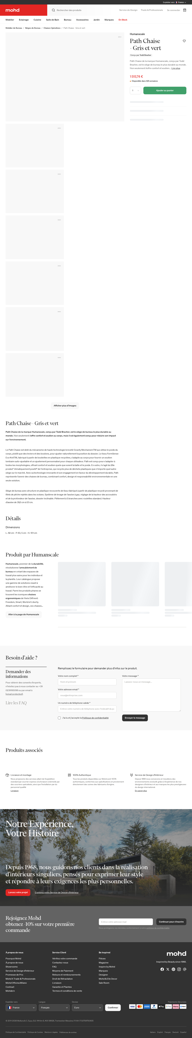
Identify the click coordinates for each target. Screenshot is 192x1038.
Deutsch (175, 1032)
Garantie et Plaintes (62, 987)
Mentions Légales (51, 1032)
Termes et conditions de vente (67, 991)
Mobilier (10, 19)
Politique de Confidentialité (16, 1032)
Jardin (96, 19)
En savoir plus (141, 790)
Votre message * (130, 675)
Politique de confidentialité (95, 717)
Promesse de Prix (14, 974)
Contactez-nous (60, 962)
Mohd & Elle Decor (108, 978)
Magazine (104, 962)
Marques (109, 19)
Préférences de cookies (68, 1032)
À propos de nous (14, 962)
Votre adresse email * (68, 689)
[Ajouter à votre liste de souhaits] (184, 41)
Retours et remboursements (66, 974)
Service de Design (128, 10)
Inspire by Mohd (107, 966)
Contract (10, 987)
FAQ (54, 966)
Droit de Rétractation (62, 978)
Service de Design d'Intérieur (20, 970)
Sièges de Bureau (32, 28)
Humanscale (137, 34)
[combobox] (8, 1007)
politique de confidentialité (157, 928)
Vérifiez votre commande (64, 958)
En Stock (123, 19)
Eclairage (24, 19)
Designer (103, 974)
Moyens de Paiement (62, 970)
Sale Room (104, 983)
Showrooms (12, 966)
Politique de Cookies (35, 1032)
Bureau (67, 19)
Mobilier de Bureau (14, 28)
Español (183, 1032)
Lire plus (175, 68)
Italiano (153, 1032)
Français (168, 1032)
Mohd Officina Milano (16, 983)
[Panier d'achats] (184, 10)
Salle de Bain (52, 19)
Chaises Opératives (52, 28)
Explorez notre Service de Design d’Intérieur (57, 892)
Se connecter (173, 10)
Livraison (15, 790)
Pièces (102, 958)
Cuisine (37, 19)
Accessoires (82, 19)
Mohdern (10, 991)
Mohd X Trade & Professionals (20, 978)
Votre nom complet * (68, 675)
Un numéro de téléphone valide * (74, 702)
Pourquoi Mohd (13, 958)
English (160, 1032)
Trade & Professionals (152, 10)
